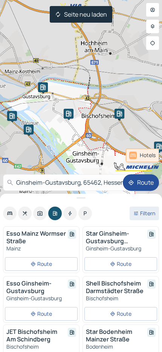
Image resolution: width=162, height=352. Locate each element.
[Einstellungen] (152, 26)
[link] (142, 155)
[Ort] (152, 43)
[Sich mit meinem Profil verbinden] (152, 10)
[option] (10, 213)
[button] (12, 116)
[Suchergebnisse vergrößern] (81, 198)
